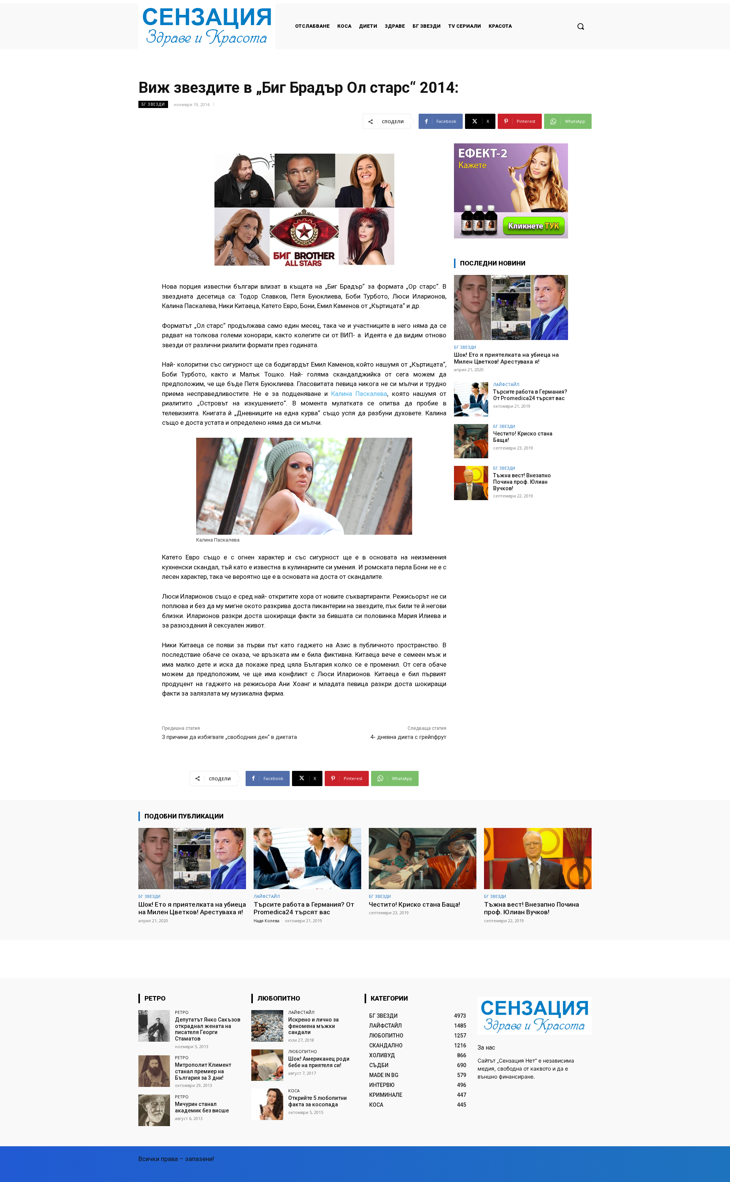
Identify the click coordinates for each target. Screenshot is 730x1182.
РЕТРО (182, 1012)
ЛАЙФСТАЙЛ (506, 384)
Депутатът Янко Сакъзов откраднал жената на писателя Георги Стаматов (207, 1029)
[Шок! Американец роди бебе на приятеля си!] (267, 1065)
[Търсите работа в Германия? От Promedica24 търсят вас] (471, 399)
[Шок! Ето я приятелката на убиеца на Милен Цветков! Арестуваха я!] (511, 307)
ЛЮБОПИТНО (302, 1051)
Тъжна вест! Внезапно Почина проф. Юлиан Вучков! (522, 481)
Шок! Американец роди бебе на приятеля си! (318, 1062)
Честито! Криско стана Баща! (414, 904)
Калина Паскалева (357, 393)
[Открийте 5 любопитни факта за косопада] (267, 1104)
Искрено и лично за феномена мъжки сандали (313, 1026)
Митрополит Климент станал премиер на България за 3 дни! (203, 1071)
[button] (581, 26)
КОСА (294, 1090)
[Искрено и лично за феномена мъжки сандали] (267, 1026)
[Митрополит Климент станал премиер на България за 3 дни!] (154, 1071)
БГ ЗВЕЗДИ (153, 104)
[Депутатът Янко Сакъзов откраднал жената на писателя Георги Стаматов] (154, 1026)
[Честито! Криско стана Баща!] (471, 441)
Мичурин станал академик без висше (202, 1107)
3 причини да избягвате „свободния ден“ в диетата (229, 737)
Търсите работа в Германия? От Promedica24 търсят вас (530, 395)
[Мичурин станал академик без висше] (154, 1110)
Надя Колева (266, 920)
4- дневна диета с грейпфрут (408, 737)
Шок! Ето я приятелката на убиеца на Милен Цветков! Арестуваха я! (506, 358)
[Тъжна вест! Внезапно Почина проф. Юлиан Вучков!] (471, 483)
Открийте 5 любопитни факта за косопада (317, 1101)
